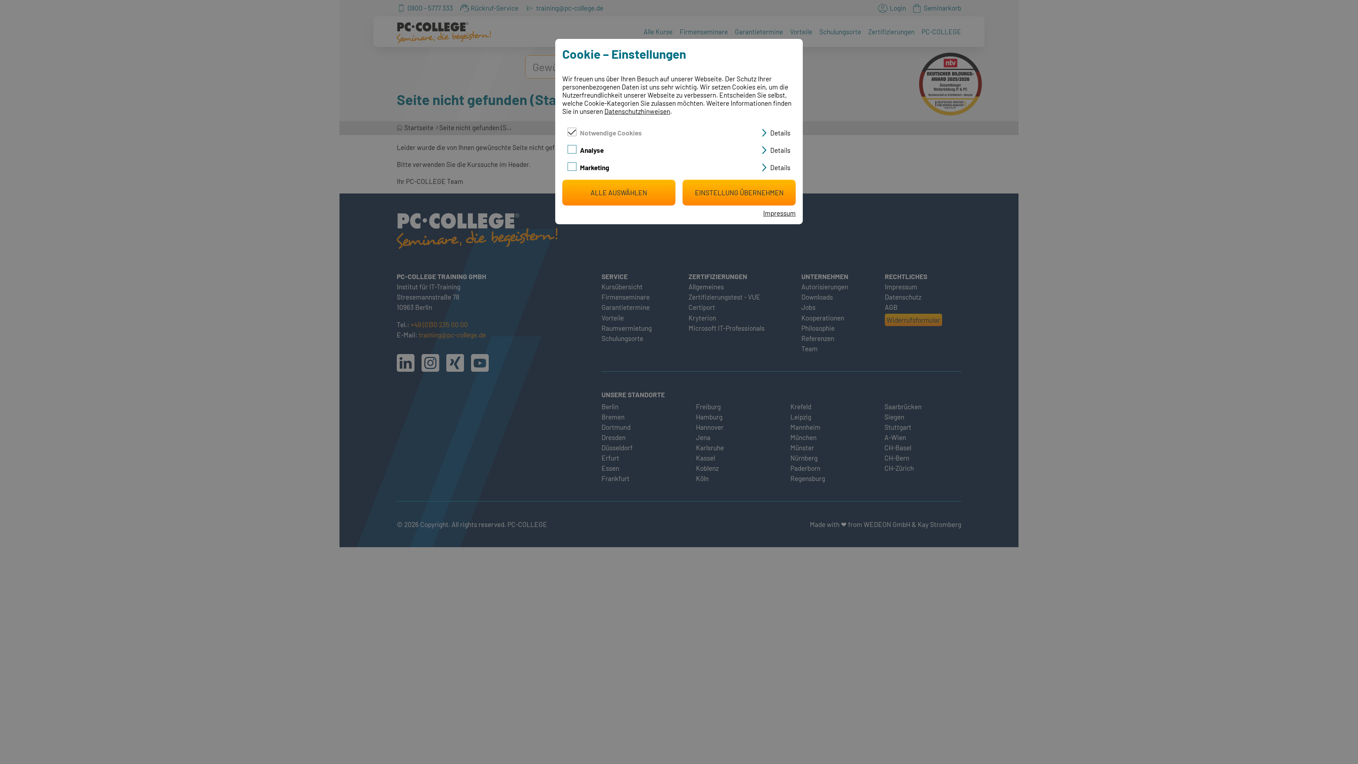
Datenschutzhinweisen (637, 111)
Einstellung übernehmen (739, 193)
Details (780, 133)
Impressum (779, 213)
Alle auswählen (619, 193)
